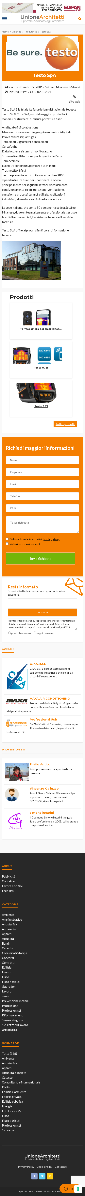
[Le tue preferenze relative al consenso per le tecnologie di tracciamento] (78, 1189)
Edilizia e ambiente (14, 1092)
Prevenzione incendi (15, 1001)
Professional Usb (43, 719)
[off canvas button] (4, 18)
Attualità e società (14, 1072)
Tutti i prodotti (65, 424)
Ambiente (8, 914)
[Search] (79, 18)
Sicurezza (8, 1130)
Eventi (6, 972)
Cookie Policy (44, 1166)
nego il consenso (45, 633)
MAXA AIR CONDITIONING (50, 698)
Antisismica (9, 924)
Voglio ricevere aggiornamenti (25, 544)
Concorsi (8, 958)
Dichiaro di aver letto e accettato (34, 539)
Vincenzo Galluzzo (44, 788)
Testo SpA (8, 109)
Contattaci (9, 881)
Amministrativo (12, 919)
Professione (10, 1005)
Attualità (8, 938)
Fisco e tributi (11, 981)
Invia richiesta (40, 558)
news (5, 996)
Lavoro (6, 991)
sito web (74, 101)
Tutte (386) (9, 1053)
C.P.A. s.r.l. (38, 664)
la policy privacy (51, 539)
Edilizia (6, 967)
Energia (7, 1106)
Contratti (8, 962)
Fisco (5, 977)
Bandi (5, 943)
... (57, 676)
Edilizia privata (12, 1096)
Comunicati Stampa (14, 953)
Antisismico (9, 929)
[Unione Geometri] (42, 1156)
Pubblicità (8, 876)
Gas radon (8, 986)
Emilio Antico (40, 764)
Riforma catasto (12, 1015)
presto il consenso (21, 633)
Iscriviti (42, 612)
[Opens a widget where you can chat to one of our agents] (70, 1189)
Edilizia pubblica (12, 1101)
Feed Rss (8, 891)
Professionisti (11, 1010)
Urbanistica (9, 1029)
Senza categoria (12, 1020)
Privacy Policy (26, 1166)
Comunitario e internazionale (21, 1082)
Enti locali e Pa (11, 1111)
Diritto (6, 1087)
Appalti (6, 934)
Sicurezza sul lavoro (15, 1025)
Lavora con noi (12, 886)
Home (5, 31)
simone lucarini (42, 812)
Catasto (7, 948)
